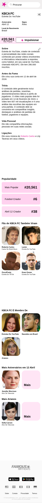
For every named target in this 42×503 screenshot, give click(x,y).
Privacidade (25, 493)
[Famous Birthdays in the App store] (14, 479)
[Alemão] (35, 487)
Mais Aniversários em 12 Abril (18, 367)
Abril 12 (5, 24)
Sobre (7, 493)
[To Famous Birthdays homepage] (4, 4)
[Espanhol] (14, 487)
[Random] (39, 14)
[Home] (21, 467)
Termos (34, 493)
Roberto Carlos (28, 136)
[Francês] (21, 487)
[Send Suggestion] (39, 49)
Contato (15, 493)
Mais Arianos (9, 399)
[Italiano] (28, 487)
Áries (24, 24)
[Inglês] (6, 487)
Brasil (4, 30)
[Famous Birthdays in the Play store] (28, 479)
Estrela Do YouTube (11, 16)
